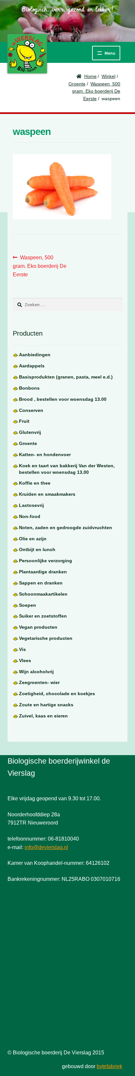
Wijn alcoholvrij (36, 671)
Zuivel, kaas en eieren (43, 715)
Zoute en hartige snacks (46, 704)
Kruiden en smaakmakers (47, 494)
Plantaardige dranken (43, 571)
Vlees (25, 660)
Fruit (24, 421)
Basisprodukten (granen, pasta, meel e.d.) (66, 377)
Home (90, 76)
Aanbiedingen (34, 354)
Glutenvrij (30, 432)
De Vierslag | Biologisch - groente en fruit (27, 53)
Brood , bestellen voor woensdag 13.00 (62, 399)
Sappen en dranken (41, 582)
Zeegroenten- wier (39, 682)
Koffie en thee (34, 483)
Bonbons (29, 388)
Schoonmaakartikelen (43, 594)
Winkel (108, 76)
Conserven (31, 410)
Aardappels (32, 365)
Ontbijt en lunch (37, 549)
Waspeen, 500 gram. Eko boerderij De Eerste (96, 91)
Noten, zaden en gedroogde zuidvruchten (65, 527)
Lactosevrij (31, 505)
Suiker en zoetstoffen (43, 616)
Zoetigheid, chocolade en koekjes (57, 693)
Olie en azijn (33, 538)
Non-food (29, 516)
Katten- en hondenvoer (45, 454)
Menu (110, 53)
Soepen (27, 605)
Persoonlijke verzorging (45, 560)
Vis (22, 649)
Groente (77, 83)
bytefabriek (109, 1066)
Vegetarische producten (45, 638)
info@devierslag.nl (46, 847)
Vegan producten (38, 627)
